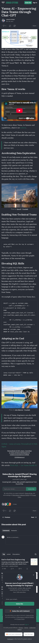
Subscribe (28, 3)
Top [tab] (4, 554)
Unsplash (25, 209)
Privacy (21, 627)
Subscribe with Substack (21, 611)
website (23, 127)
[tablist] (10, 530)
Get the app (29, 634)
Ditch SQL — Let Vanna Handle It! (23, 465)
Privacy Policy (20, 619)
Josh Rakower (19, 410)
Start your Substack (14, 634)
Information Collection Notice (25, 617)
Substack (10, 639)
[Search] (35, 554)
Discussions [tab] (16, 554)
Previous (7, 517)
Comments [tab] (6, 530)
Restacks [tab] (14, 530)
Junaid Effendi (10, 19)
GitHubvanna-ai (20, 457)
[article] (19, 564)
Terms (26, 627)
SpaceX (19, 209)
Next (32, 517)
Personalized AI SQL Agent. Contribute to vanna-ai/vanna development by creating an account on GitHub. (19, 453)
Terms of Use (30, 615)
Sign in (35, 3)
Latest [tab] (9, 554)
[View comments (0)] (10, 26)
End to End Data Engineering (13, 560)
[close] (33, 574)
